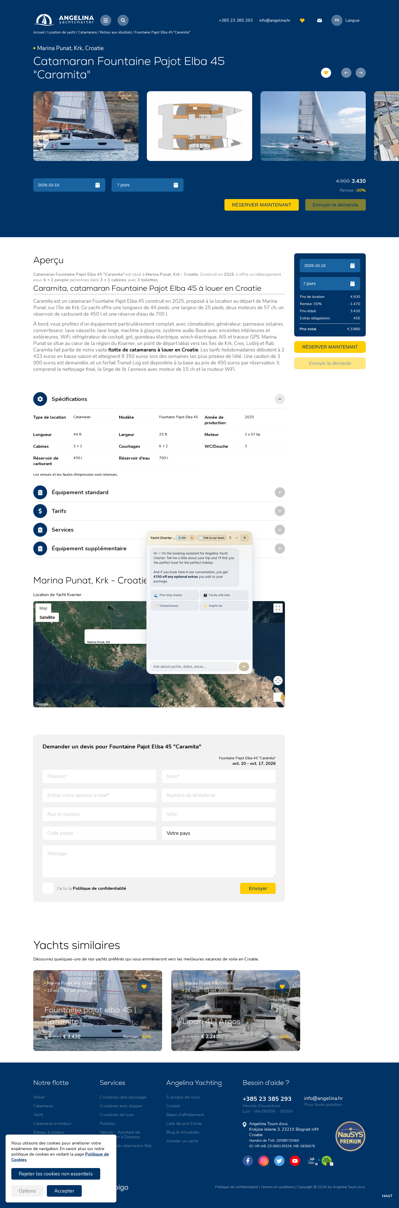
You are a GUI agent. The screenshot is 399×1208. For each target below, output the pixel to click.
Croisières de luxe (117, 1114)
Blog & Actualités (182, 1132)
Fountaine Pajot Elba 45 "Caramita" (162, 32)
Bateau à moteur (49, 1132)
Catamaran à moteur (52, 1123)
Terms (280, 705)
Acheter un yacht (182, 1141)
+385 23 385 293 (267, 1099)
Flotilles (107, 1123)
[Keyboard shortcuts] (36, 705)
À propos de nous (183, 1097)
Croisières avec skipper (121, 1106)
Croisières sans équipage (123, 1097)
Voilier (39, 1097)
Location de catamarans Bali (126, 1145)
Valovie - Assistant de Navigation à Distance (120, 1134)
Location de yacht (61, 32)
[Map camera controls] (278, 680)
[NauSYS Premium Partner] (350, 1150)
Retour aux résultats (116, 32)
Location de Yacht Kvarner (57, 594)
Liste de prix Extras (184, 1123)
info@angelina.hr (274, 20)
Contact (173, 1106)
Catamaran (43, 1106)
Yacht (38, 1114)
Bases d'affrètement (185, 1114)
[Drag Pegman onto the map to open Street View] (278, 697)
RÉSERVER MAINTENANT (261, 204)
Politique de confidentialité (99, 888)
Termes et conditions (277, 1187)
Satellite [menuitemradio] (47, 617)
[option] (86, 126)
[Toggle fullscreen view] (278, 608)
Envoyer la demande (335, 204)
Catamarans (87, 32)
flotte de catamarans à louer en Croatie (153, 350)
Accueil (39, 32)
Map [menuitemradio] (43, 608)
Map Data (123, 705)
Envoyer (258, 888)
